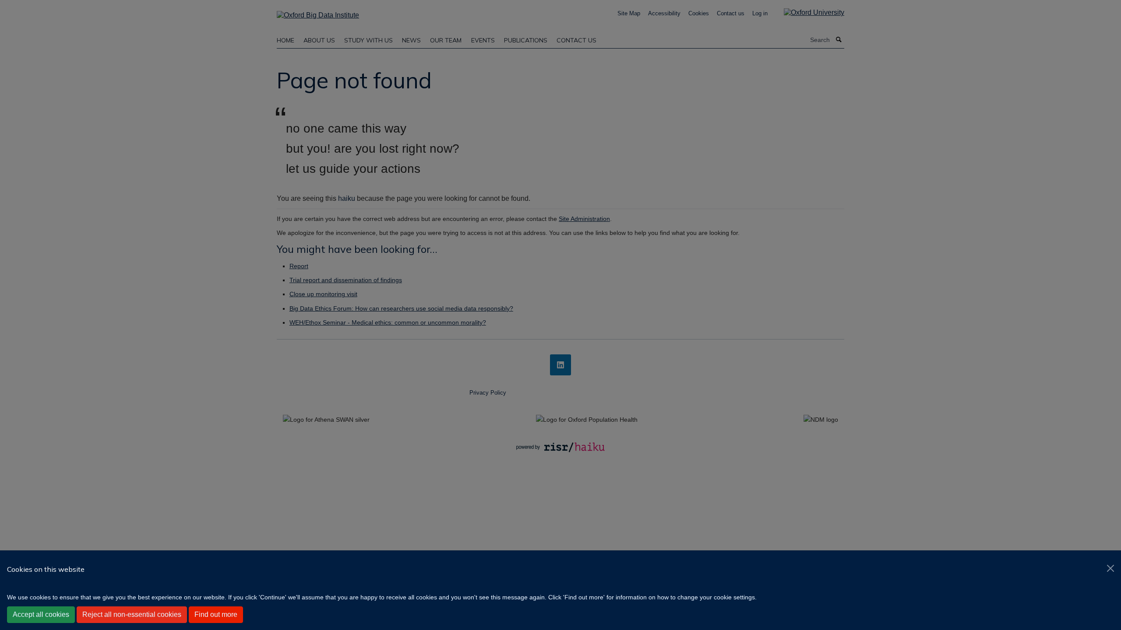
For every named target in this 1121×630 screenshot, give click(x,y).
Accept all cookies (41, 614)
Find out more (215, 614)
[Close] (1110, 568)
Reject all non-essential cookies (131, 614)
